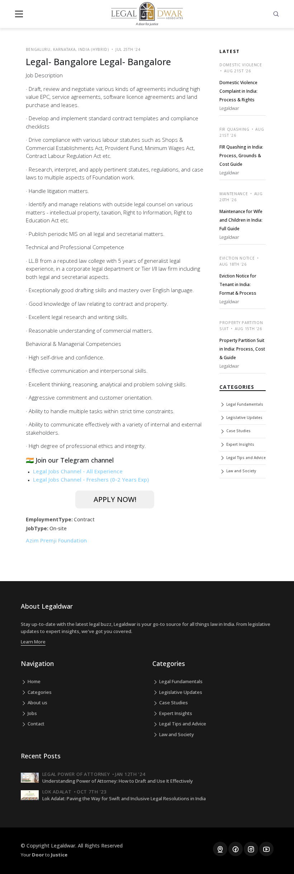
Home (34, 681)
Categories (39, 692)
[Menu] (19, 14)
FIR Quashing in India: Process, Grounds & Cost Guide (241, 155)
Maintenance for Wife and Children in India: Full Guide (240, 220)
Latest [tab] (229, 51)
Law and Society (240, 470)
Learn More (33, 641)
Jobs (32, 713)
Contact (35, 723)
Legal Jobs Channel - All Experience (78, 471)
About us (37, 702)
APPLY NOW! (115, 499)
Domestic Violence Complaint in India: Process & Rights (238, 91)
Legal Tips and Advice (245, 457)
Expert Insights (239, 444)
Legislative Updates (243, 417)
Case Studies (238, 430)
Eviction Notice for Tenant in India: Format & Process (237, 284)
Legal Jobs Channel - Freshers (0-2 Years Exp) (91, 479)
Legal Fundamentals (244, 404)
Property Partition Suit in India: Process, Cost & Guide (242, 349)
